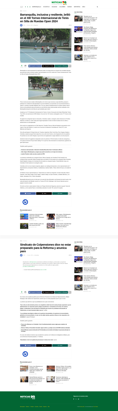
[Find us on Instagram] (78, 399)
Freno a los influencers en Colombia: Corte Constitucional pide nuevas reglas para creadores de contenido (36, 369)
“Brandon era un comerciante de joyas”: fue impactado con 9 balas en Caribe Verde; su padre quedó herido (90, 19)
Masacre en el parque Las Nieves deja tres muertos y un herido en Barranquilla (90, 39)
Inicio (21, 10)
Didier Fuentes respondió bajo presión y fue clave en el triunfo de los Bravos (63, 225)
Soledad (54, 6)
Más (83, 6)
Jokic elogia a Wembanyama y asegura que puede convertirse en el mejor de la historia (41, 151)
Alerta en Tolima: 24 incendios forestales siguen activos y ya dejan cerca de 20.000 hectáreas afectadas (45, 327)
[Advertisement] (86, 74)
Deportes (77, 6)
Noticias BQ (82, 406)
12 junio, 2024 (30, 25)
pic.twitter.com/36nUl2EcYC (29, 266)
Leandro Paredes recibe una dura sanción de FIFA (33, 154)
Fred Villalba (95, 406)
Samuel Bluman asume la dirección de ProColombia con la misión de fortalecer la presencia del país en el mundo (37, 380)
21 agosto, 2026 (33, 220)
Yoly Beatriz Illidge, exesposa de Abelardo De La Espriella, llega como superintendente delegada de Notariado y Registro (90, 30)
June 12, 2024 (43, 269)
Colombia (62, 6)
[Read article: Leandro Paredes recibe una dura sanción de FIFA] (24, 226)
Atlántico (46, 6)
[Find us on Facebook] (25, 7)
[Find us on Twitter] (27, 7)
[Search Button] (97, 7)
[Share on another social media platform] (69, 66)
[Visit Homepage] (59, 2)
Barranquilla (36, 6)
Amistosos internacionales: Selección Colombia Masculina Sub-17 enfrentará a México (41, 149)
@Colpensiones (33, 261)
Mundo (69, 6)
